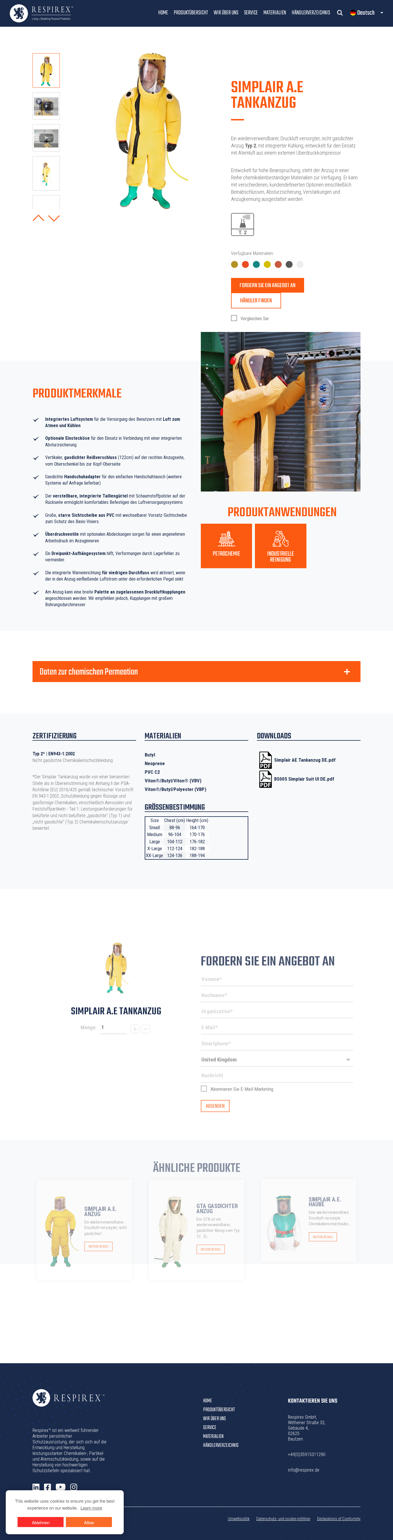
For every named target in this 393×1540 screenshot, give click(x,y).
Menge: (89, 1027)
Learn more (91, 1508)
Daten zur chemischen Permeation (89, 672)
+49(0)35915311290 (306, 1454)
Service (251, 12)
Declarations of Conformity (338, 1518)
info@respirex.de (303, 1470)
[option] (46, 70)
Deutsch (366, 13)
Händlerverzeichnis (311, 12)
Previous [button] (38, 218)
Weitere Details (98, 1247)
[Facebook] (47, 1487)
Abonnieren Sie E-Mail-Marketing (242, 1089)
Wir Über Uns (226, 12)
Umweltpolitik (238, 1518)
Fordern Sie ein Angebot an (267, 285)
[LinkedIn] (36, 1487)
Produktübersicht (191, 12)
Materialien (275, 12)
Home (163, 12)
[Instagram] (73, 1487)
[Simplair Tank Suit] (116, 968)
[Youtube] (61, 1487)
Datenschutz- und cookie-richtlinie (283, 1518)
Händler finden (256, 301)
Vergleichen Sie (254, 318)
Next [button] (54, 218)
